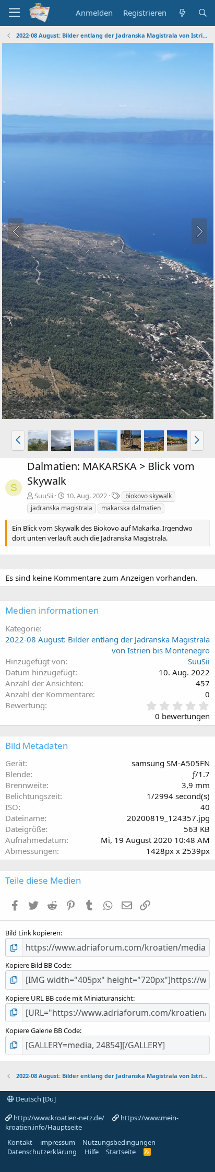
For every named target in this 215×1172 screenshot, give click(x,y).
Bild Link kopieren (33, 932)
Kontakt (19, 1142)
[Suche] (203, 12)
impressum (57, 1142)
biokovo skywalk (148, 495)
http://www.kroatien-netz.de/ (59, 1117)
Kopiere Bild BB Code (37, 965)
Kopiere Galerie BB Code (42, 1030)
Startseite (121, 1151)
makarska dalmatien (131, 507)
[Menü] (14, 13)
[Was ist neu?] (182, 12)
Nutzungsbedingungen (119, 1142)
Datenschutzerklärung (42, 1151)
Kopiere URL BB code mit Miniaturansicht (69, 998)
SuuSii (43, 495)
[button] (18, 440)
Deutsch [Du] (35, 1099)
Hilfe (92, 1151)
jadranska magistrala (61, 507)
